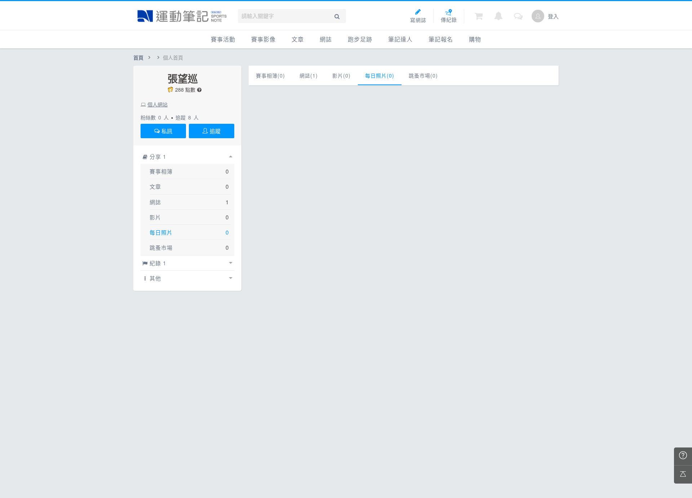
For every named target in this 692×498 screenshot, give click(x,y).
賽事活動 (223, 39)
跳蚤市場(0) (423, 75)
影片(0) (341, 75)
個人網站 (157, 104)
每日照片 (161, 232)
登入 (553, 16)
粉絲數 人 (155, 117)
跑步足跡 (360, 39)
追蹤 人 (187, 117)
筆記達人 (400, 39)
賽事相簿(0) (270, 75)
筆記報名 (441, 39)
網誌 (326, 39)
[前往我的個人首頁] (538, 16)
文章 (298, 39)
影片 (155, 217)
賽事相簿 (161, 171)
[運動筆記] (182, 16)
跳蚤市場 (161, 247)
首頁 (138, 57)
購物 (475, 39)
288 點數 (185, 89)
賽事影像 (263, 39)
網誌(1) (309, 75)
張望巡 (183, 78)
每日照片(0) (379, 75)
